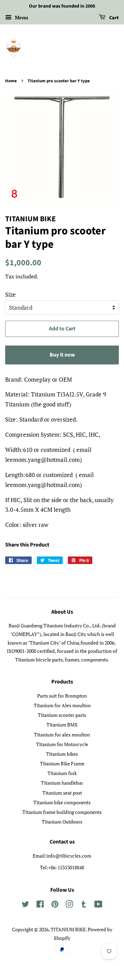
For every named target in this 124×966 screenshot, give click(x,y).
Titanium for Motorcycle (62, 744)
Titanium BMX (62, 724)
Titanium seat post (62, 792)
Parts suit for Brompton (62, 695)
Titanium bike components (62, 802)
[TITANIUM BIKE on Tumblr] (83, 905)
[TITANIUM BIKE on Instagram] (69, 905)
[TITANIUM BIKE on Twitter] (25, 905)
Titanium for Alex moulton (62, 705)
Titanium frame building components (62, 812)
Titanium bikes (62, 754)
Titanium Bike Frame (62, 763)
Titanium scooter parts (62, 715)
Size (10, 294)
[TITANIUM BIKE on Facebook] (40, 905)
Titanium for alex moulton (62, 734)
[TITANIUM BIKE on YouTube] (98, 905)
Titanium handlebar (62, 782)
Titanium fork (62, 773)
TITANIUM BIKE (68, 929)
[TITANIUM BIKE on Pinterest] (55, 905)
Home (11, 81)
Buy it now (62, 355)
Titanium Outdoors (62, 821)
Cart (113, 17)
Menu (20, 17)
